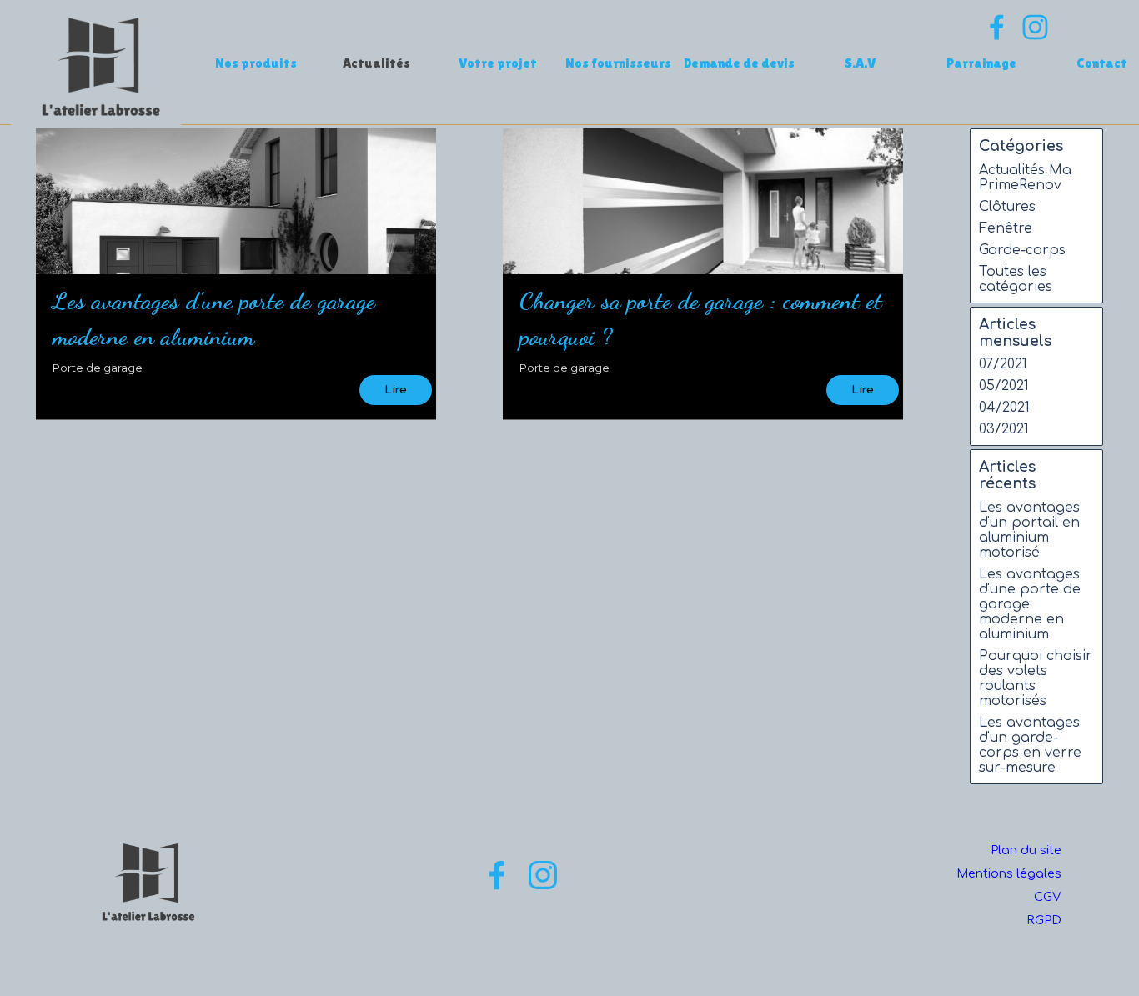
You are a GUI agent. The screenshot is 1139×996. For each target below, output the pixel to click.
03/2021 (1004, 429)
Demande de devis (739, 63)
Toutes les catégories (1015, 279)
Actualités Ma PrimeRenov (1025, 178)
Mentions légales (1008, 873)
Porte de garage (98, 367)
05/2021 (1004, 385)
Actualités (376, 63)
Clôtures (1007, 206)
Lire (395, 389)
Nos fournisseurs (618, 63)
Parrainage (981, 63)
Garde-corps (1022, 250)
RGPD (1043, 920)
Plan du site (1026, 850)
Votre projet (498, 63)
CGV (1047, 896)
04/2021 (1004, 407)
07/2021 (1003, 364)
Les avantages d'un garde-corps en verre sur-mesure (1030, 745)
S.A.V (860, 63)
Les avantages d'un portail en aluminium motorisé (1029, 530)
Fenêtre (1005, 228)
